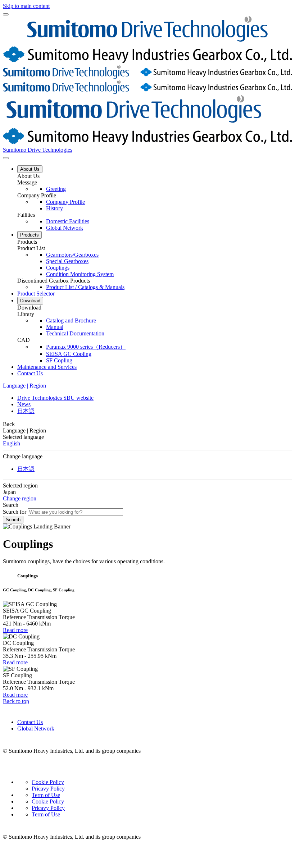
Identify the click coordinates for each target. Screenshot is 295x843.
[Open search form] (6, 158)
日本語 (26, 411)
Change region (19, 498)
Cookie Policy (48, 782)
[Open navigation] (6, 14)
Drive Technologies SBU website (55, 398)
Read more (15, 630)
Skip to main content (26, 6)
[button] (154, 176)
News (24, 404)
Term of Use (46, 795)
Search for (14, 512)
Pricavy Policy (48, 788)
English (11, 443)
